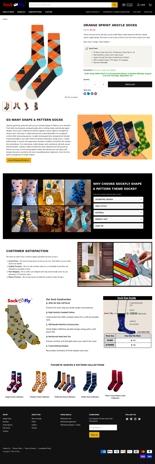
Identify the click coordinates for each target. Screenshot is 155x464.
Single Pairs (8, 12)
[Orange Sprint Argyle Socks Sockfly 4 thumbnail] (36, 106)
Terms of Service (30, 448)
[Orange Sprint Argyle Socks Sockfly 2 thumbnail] (16, 106)
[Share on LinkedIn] (92, 93)
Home (5, 19)
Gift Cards (6, 428)
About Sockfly (93, 12)
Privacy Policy (17, 448)
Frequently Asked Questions (116, 12)
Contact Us (6, 448)
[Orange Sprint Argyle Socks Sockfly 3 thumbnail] (26, 106)
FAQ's (34, 422)
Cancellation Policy (44, 448)
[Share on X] (88, 93)
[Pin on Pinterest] (95, 93)
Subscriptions (35, 12)
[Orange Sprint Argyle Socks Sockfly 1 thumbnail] (7, 106)
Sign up (94, 435)
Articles (148, 12)
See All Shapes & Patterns (18, 160)
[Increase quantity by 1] (103, 84)
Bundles (21, 12)
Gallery (137, 12)
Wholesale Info (65, 419)
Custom (48, 12)
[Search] (115, 4)
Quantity (86, 79)
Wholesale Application (68, 422)
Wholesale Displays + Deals (70, 425)
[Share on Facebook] (85, 93)
